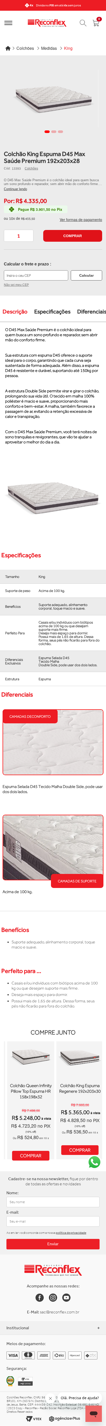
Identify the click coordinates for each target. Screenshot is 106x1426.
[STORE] (47, 23)
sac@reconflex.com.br (59, 1312)
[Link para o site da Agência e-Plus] (64, 1419)
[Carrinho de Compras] (83, 23)
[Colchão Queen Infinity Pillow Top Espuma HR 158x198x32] (31, 1081)
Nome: (12, 1192)
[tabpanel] (53, 98)
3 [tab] (60, 131)
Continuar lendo (15, 189)
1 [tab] (47, 131)
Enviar (53, 1243)
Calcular (86, 275)
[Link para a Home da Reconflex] (53, 1270)
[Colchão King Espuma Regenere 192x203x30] (80, 1081)
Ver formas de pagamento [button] (81, 219)
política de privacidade (71, 1233)
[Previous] (5, 5)
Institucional (17, 1327)
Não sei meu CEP (16, 285)
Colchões (31, 168)
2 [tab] (53, 131)
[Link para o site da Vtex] (33, 1419)
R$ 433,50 (28, 219)
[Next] (100, 5)
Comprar (72, 236)
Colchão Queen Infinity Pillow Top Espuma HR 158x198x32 (31, 1091)
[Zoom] (53, 98)
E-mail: (12, 1212)
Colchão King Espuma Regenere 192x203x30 (80, 1088)
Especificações (52, 311)
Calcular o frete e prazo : (27, 264)
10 (12, 218)
